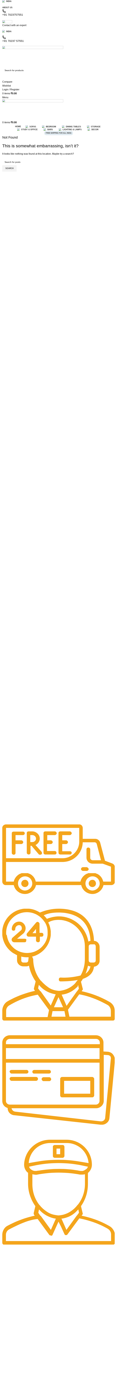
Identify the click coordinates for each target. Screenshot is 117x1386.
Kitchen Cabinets (10, 1363)
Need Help (8, 1303)
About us (6, 1308)
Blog (4, 1324)
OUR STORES (9, 1261)
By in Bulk (6, 1334)
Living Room (8, 1348)
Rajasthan (6, 1266)
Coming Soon (9, 1280)
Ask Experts (7, 1329)
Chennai (6, 1290)
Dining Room (8, 1358)
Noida (4, 1271)
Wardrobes (7, 1369)
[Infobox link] (58, 864)
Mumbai (5, 1295)
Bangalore (6, 1285)
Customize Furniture (11, 1314)
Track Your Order (10, 1319)
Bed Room (7, 1353)
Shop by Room (10, 1343)
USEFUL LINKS (9, 1382)
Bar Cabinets (8, 1374)
